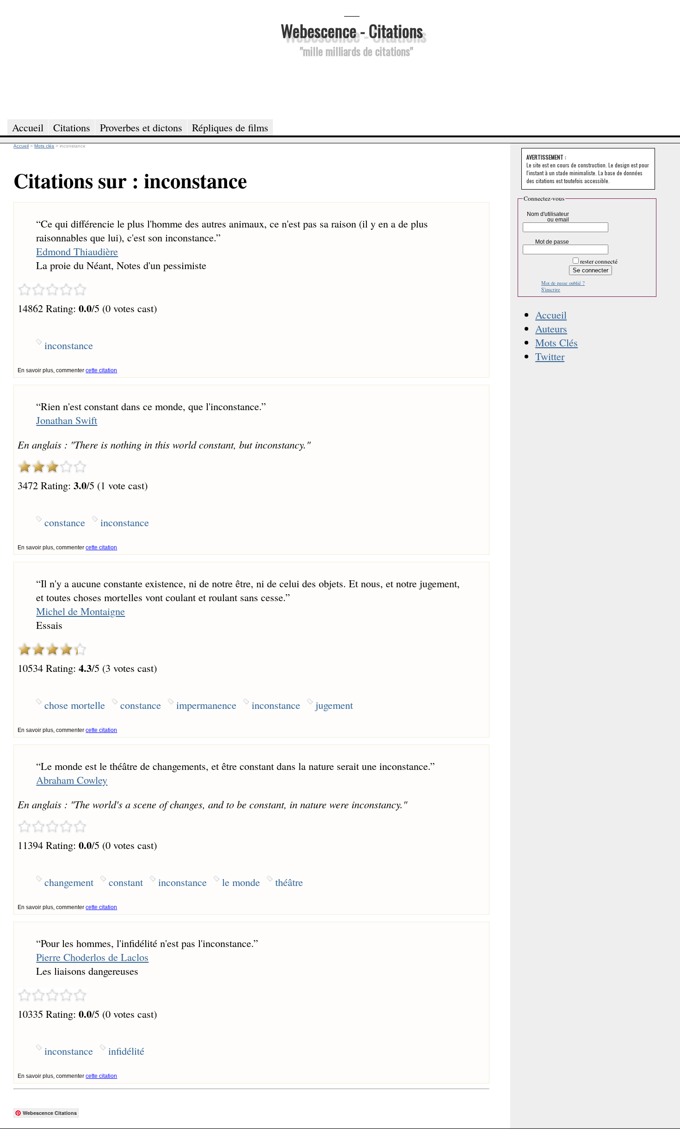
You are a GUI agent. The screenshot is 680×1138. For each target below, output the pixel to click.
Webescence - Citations (352, 30)
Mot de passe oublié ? (563, 283)
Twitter (549, 356)
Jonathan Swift (66, 420)
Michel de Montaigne (80, 611)
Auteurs (551, 328)
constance (64, 522)
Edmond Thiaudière (77, 251)
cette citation (101, 370)
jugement (334, 705)
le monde (241, 882)
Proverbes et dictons (141, 127)
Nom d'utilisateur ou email (548, 216)
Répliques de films (230, 127)
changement (68, 882)
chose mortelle (74, 705)
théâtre (289, 882)
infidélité (126, 1051)
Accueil (551, 314)
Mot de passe (552, 242)
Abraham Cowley (71, 780)
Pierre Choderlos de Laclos (92, 957)
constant (126, 882)
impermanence (206, 705)
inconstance (68, 345)
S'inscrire (550, 289)
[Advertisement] (351, 87)
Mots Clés (556, 342)
